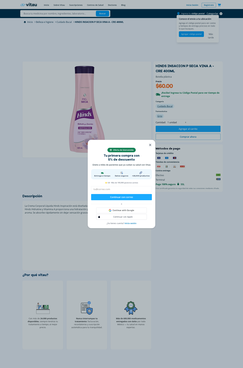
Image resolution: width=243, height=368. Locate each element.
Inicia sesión (130, 223)
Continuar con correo (121, 197)
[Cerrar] (150, 145)
